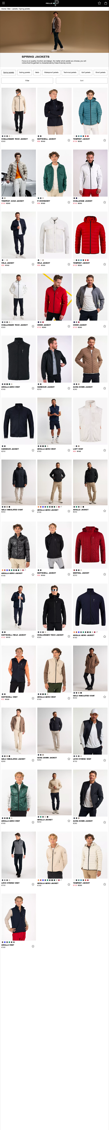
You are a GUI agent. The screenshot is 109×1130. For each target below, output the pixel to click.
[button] (3, 3)
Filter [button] (27, 81)
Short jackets (100, 72)
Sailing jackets (24, 72)
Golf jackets (85, 72)
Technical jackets (70, 72)
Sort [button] (81, 81)
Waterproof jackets (51, 72)
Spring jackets (24, 9)
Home (3, 9)
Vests (37, 72)
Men (9, 9)
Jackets (15, 9)
